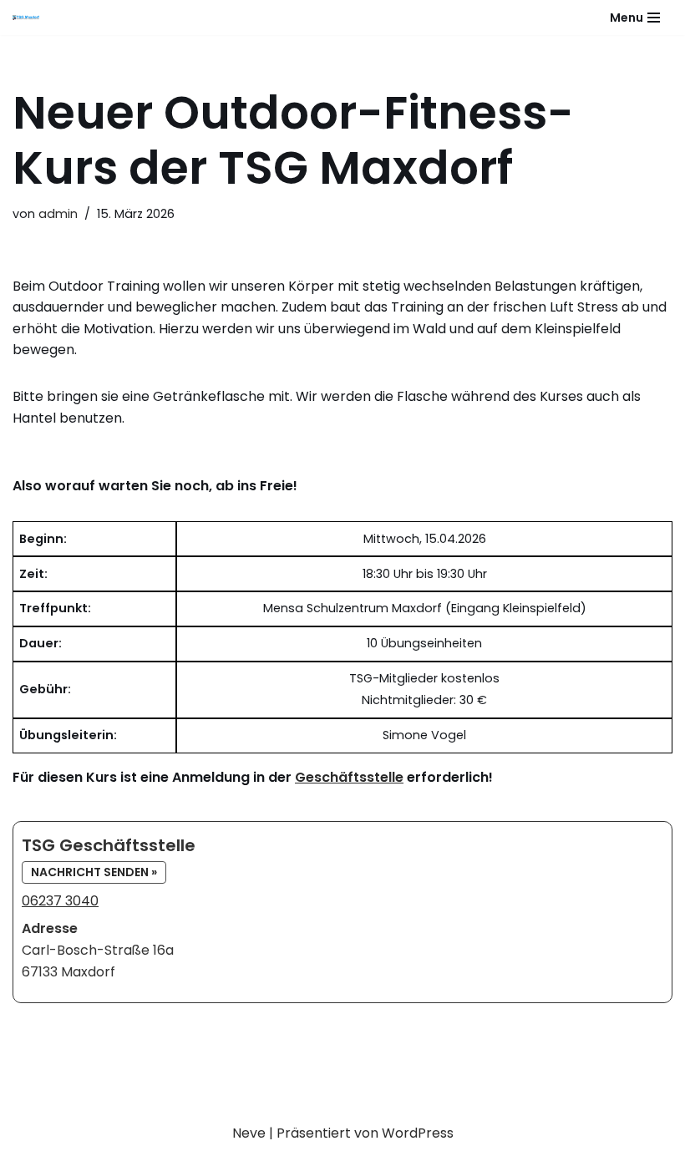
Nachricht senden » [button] (94, 872)
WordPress (418, 1133)
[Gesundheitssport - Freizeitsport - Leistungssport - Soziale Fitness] (30, 17)
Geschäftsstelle (349, 777)
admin (58, 213)
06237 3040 (60, 900)
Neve (249, 1133)
